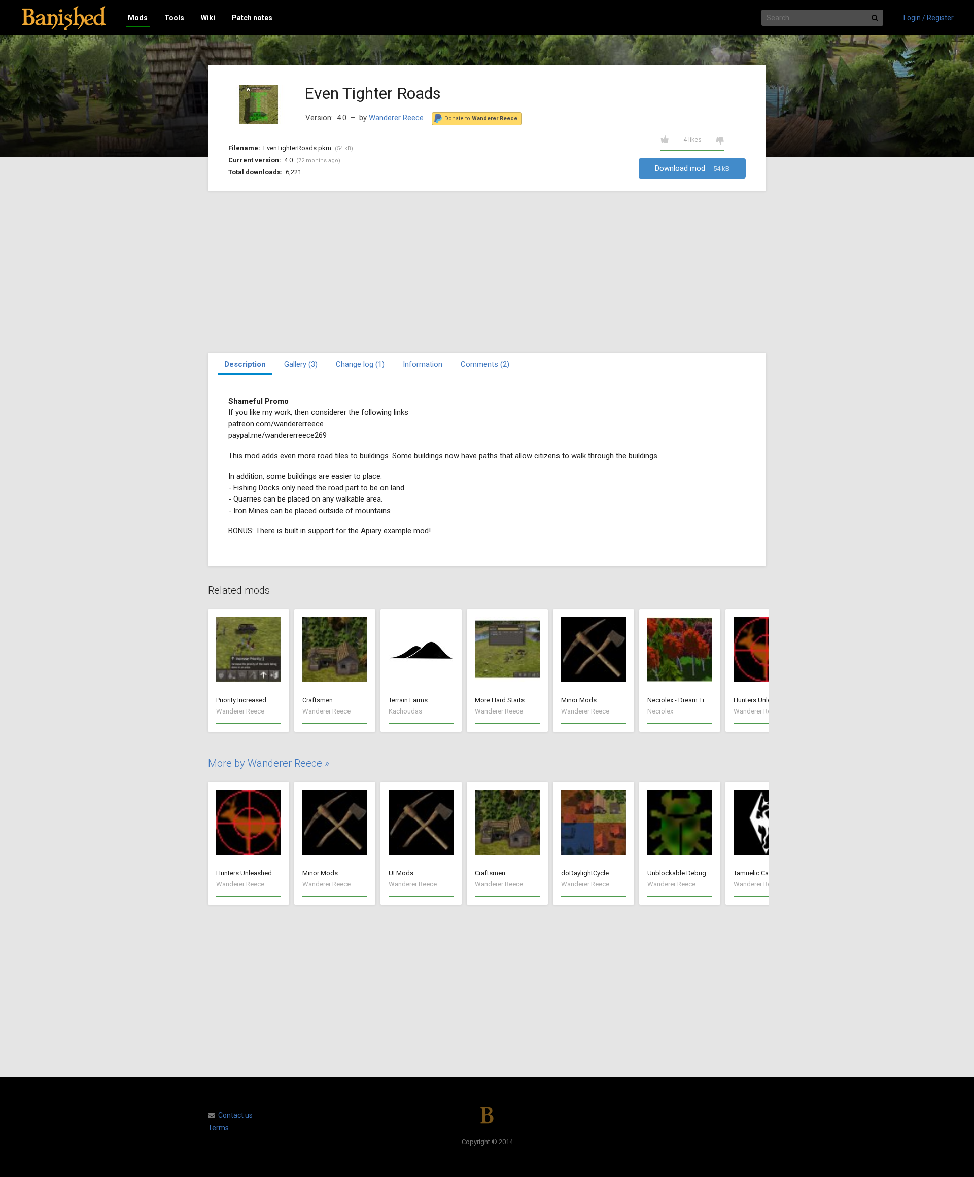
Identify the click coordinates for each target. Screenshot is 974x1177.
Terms (218, 1128)
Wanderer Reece (396, 117)
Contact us (235, 1115)
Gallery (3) (301, 364)
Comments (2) (485, 364)
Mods (138, 18)
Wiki (208, 18)
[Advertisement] (487, 272)
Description (245, 364)
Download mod (692, 168)
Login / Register (928, 18)
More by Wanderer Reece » (268, 763)
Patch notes (252, 18)
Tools (174, 18)
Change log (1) (360, 364)
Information (422, 364)
